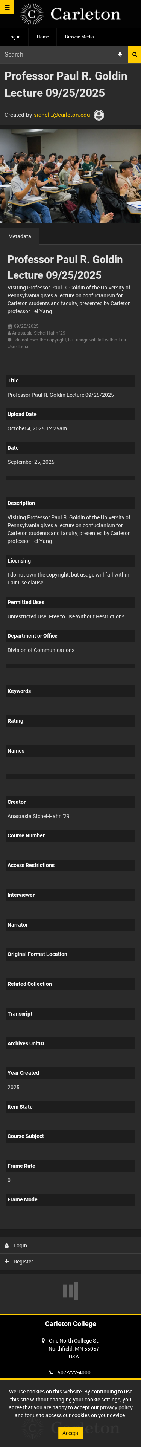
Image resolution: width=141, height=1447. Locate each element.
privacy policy (116, 1407)
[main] (70, 688)
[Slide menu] (7, 7)
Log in (14, 37)
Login (19, 1245)
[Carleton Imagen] (70, 14)
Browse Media (79, 37)
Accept (70, 1432)
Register (22, 1261)
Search (134, 54)
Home (43, 37)
